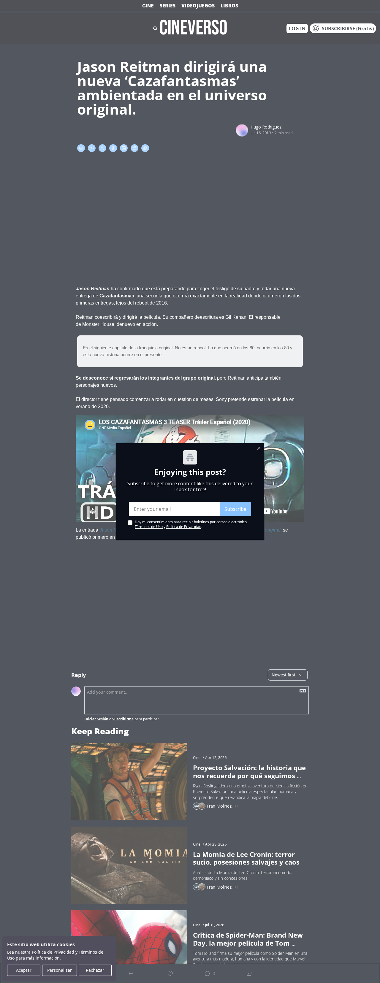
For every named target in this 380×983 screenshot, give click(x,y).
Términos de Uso (149, 526)
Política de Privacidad (183, 526)
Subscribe (235, 509)
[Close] (258, 448)
